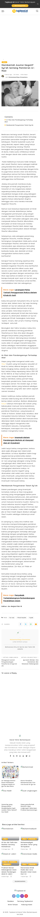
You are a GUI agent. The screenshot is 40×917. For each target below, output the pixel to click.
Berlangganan (20, 5)
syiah (31, 617)
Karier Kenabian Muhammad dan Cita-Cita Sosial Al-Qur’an (28, 782)
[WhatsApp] (31, 624)
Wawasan (32, 839)
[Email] (36, 624)
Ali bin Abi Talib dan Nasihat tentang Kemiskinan (9, 844)
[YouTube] (20, 756)
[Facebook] (20, 624)
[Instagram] (16, 756)
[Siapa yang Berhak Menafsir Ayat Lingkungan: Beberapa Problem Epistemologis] (29, 796)
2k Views (16, 74)
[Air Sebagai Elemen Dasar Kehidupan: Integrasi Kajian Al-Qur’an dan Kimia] (10, 772)
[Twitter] (26, 624)
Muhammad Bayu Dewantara (18, 77)
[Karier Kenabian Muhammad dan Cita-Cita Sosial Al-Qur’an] (29, 772)
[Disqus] (20, 702)
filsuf (4, 364)
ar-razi (12, 617)
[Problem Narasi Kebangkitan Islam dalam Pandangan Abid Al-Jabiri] (10, 859)
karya (4, 404)
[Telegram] (26, 756)
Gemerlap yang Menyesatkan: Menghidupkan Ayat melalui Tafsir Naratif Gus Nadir (9, 808)
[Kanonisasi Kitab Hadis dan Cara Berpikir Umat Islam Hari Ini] (29, 859)
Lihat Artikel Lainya (20, 642)
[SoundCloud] (23, 756)
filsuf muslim (22, 617)
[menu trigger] (3, 11)
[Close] (38, 4)
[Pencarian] (37, 11)
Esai (4, 62)
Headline (13, 862)
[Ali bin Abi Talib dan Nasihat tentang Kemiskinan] (10, 834)
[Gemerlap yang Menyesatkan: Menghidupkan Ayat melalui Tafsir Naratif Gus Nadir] (10, 796)
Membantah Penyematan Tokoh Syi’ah (19, 125)
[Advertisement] (20, 35)
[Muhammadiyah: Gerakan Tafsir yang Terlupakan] (29, 834)
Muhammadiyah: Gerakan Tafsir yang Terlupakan (29, 844)
